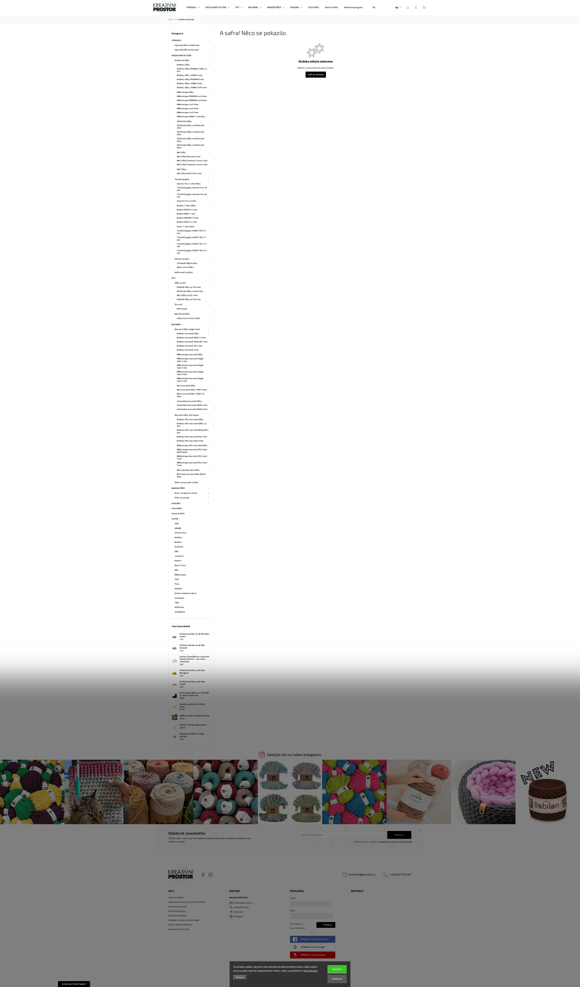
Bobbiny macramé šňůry (188, 333)
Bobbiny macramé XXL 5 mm (189, 345)
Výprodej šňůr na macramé (187, 49)
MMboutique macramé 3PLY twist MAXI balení (192, 451)
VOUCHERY (177, 508)
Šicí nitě (178, 304)
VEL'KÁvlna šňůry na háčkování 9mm (190, 146)
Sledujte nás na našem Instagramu (294, 755)
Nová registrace (296, 924)
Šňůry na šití (180, 283)
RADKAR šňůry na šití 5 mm (189, 287)
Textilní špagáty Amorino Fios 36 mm (192, 195)
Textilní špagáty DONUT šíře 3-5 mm (191, 232)
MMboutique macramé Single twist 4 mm (190, 373)
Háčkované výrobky (184, 272)
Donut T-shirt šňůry (185, 226)
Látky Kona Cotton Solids (188, 318)
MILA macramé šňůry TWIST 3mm (192, 389)
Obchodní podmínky (177, 915)
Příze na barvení (182, 497)
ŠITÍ (173, 278)
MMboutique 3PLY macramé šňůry (192, 445)
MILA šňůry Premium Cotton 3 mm (192, 160)
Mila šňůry (181, 152)
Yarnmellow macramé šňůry (189, 401)
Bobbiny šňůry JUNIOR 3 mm (189, 75)
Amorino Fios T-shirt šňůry (189, 183)
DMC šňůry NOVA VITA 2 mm (189, 173)
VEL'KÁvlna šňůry (184, 121)
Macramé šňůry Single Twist (187, 329)
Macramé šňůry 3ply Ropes (187, 415)
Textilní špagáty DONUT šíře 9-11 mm (192, 252)
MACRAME (176, 324)
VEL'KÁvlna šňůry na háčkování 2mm (190, 127)
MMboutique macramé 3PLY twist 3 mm (192, 457)
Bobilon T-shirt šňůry (186, 205)
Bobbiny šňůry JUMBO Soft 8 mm (192, 87)
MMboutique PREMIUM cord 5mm (192, 100)
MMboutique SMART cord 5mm (191, 116)
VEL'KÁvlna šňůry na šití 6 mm (190, 291)
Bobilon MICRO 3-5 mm (187, 209)
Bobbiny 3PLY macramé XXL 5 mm (192, 436)
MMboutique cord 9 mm (187, 112)
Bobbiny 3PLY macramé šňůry (190, 419)
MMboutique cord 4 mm (187, 104)
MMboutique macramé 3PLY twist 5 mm (192, 464)
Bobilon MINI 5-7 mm (186, 213)
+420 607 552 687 (401, 875)
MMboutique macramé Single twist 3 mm (190, 366)
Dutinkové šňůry (182, 60)
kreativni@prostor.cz (362, 875)
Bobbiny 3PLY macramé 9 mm (190, 440)
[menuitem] (193, 7)
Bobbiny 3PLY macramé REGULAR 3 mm (192, 431)
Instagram (210, 875)
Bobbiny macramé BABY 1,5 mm (191, 337)
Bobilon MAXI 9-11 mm (187, 222)
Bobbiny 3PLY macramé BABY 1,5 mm (191, 425)
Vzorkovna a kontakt (177, 906)
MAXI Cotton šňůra (185, 267)
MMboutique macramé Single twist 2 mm (190, 360)
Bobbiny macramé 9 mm (188, 349)
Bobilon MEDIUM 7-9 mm (187, 217)
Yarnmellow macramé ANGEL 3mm (192, 405)
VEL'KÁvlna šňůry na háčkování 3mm (190, 133)
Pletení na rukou (182, 259)
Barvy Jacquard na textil (186, 493)
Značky (175, 518)
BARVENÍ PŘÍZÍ (178, 488)
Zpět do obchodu (316, 74)
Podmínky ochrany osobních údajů (183, 920)
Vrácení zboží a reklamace (180, 924)
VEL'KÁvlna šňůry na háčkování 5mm (190, 140)
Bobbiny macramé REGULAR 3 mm (192, 341)
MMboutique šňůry (185, 92)
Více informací (310, 971)
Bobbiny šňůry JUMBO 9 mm (189, 83)
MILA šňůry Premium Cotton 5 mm (192, 164)
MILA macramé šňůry (186, 385)
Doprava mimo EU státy (178, 929)
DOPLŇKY (176, 503)
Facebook (203, 875)
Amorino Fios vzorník (186, 201)
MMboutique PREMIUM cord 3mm (192, 96)
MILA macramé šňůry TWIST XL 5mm (191, 395)
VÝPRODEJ (176, 40)
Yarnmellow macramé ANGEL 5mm (192, 409)
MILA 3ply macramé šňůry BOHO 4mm (191, 475)
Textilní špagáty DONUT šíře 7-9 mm (191, 245)
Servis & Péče (178, 513)
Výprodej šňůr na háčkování (187, 45)
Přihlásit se (399, 835)
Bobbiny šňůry (183, 64)
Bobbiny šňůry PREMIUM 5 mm (190, 79)
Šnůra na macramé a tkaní (186, 482)
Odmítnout (337, 979)
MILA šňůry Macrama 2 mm (188, 156)
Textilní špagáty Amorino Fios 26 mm (192, 189)
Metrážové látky (182, 314)
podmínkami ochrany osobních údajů (395, 841)
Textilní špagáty (182, 179)
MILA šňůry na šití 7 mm (187, 295)
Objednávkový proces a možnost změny (186, 902)
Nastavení (239, 977)
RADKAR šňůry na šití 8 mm (189, 299)
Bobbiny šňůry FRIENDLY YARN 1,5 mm (192, 70)
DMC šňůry (181, 169)
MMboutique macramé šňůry (190, 354)
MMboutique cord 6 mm (187, 108)
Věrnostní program (176, 911)
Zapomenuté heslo (297, 928)
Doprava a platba (176, 897)
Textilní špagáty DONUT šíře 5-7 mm (191, 239)
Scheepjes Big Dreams (187, 263)
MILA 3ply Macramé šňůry (188, 470)
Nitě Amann (182, 308)
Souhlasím (337, 969)
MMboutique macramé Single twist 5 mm (190, 380)
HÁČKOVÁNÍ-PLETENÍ (181, 55)
